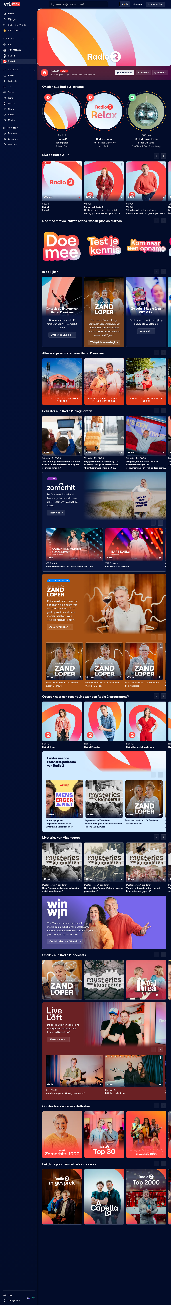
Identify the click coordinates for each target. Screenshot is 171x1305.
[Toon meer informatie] (80, 164)
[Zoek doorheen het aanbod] (34, 69)
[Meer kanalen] (34, 39)
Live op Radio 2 (53, 155)
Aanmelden (156, 4)
